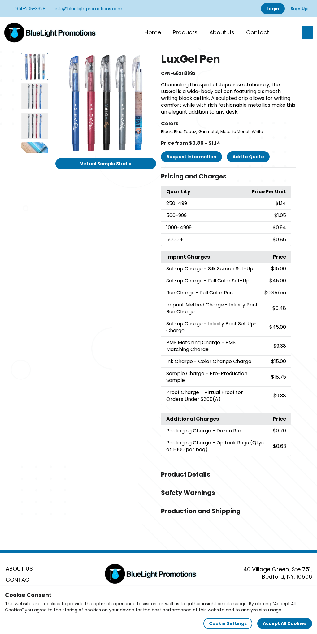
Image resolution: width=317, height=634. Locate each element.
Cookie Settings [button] (228, 623)
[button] (228, 177)
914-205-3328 (30, 9)
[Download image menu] (148, 60)
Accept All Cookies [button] (284, 623)
